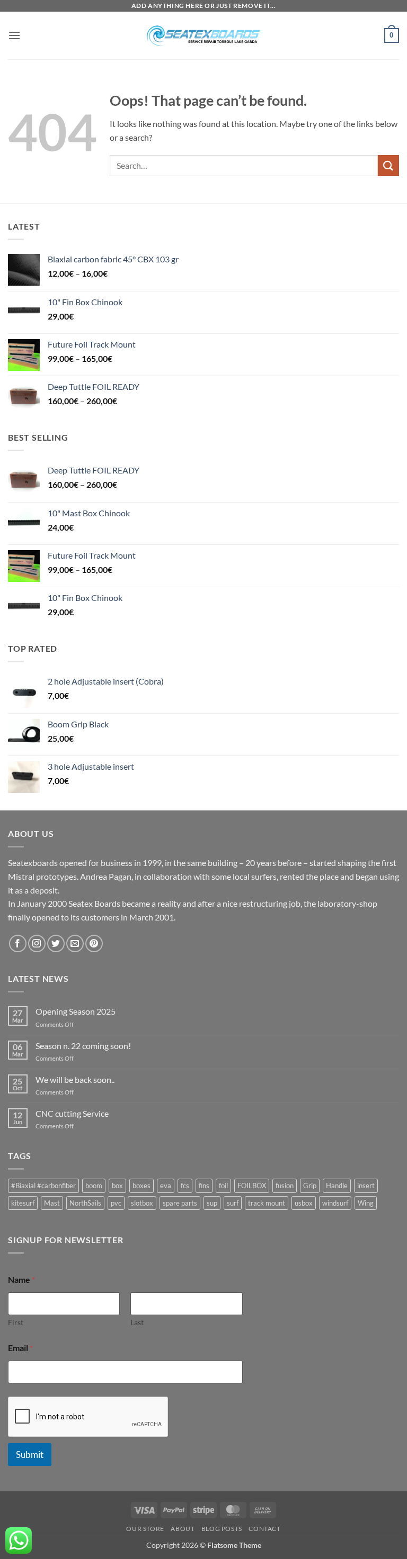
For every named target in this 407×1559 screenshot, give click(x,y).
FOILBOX (251, 1185)
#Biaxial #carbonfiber (43, 1185)
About (182, 1529)
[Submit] (388, 165)
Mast (52, 1203)
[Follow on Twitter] (56, 943)
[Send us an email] (75, 943)
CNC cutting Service (72, 1113)
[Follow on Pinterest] (94, 943)
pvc (116, 1203)
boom (93, 1185)
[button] (14, 35)
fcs (185, 1185)
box (117, 1185)
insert (366, 1185)
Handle (337, 1185)
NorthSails (85, 1203)
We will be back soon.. (75, 1079)
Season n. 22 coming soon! (83, 1046)
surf (232, 1203)
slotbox (142, 1203)
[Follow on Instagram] (37, 943)
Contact (264, 1529)
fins (204, 1185)
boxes (141, 1185)
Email (20, 1348)
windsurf (335, 1203)
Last (137, 1322)
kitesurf (22, 1203)
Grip (309, 1185)
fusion (285, 1185)
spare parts (180, 1203)
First (15, 1322)
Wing (366, 1203)
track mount (266, 1203)
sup (212, 1203)
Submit (29, 1454)
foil (223, 1185)
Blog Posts (221, 1529)
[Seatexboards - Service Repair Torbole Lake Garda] (203, 35)
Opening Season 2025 (76, 1011)
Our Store (145, 1529)
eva (165, 1185)
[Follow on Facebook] (17, 943)
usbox (304, 1203)
